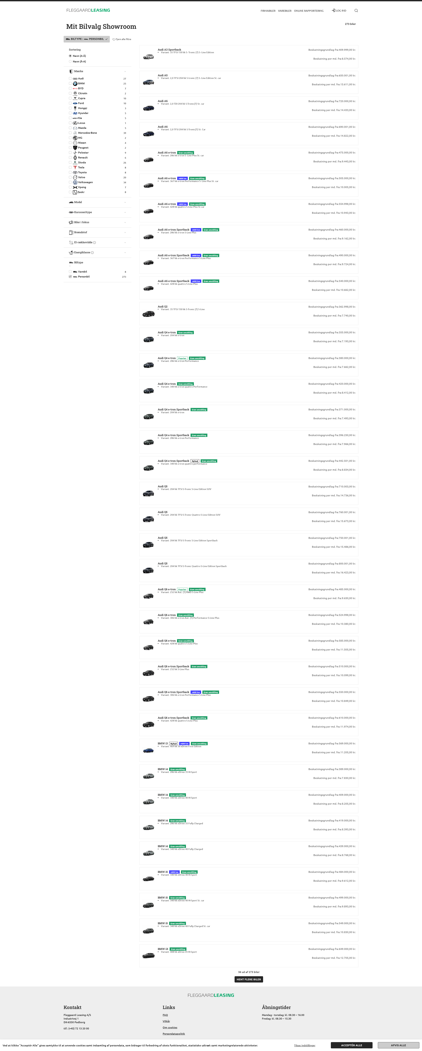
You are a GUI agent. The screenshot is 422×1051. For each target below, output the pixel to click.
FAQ (165, 1015)
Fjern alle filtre (123, 39)
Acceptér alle (351, 1045)
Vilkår (166, 1021)
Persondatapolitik (174, 1033)
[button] (268, 10)
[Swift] (88, 10)
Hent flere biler (249, 979)
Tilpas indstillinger (304, 1045)
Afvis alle (398, 1045)
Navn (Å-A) (79, 61)
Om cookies (170, 1027)
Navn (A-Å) (79, 55)
